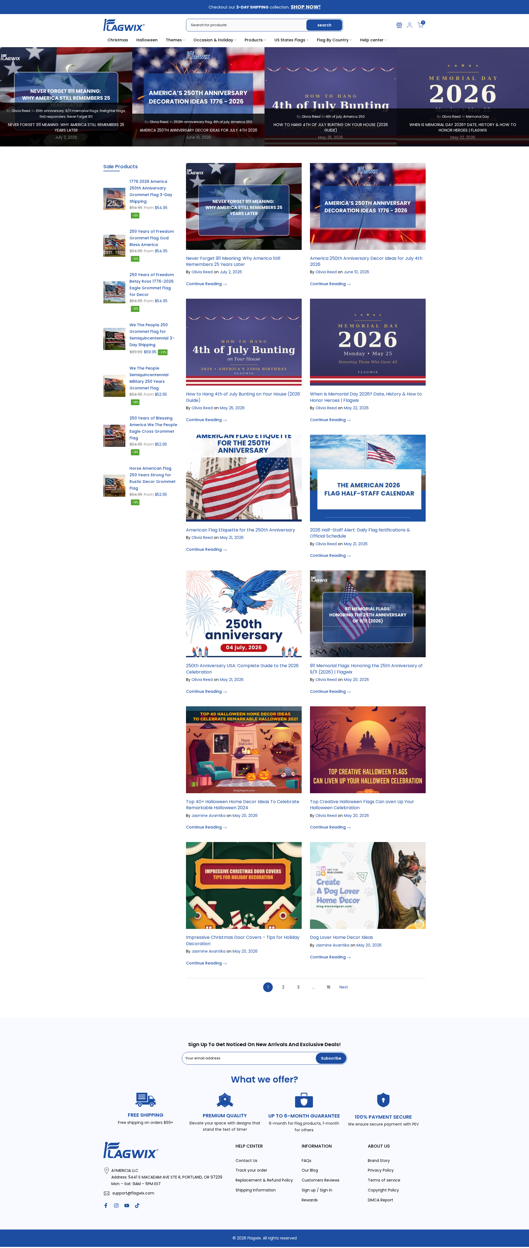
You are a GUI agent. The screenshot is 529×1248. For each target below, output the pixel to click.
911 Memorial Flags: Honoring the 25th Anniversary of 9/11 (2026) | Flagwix (366, 668)
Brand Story (379, 1160)
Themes (174, 40)
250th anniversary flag (193, 121)
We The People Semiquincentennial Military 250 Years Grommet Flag (149, 378)
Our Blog (310, 1170)
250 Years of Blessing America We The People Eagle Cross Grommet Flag (153, 428)
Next (343, 987)
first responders (53, 116)
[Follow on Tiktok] (137, 1205)
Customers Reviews (320, 1180)
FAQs (306, 1160)
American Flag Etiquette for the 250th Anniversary (240, 530)
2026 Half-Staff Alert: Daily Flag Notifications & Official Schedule (360, 533)
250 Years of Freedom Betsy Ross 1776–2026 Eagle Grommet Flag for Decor (151, 284)
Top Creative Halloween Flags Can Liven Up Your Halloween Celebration (362, 804)
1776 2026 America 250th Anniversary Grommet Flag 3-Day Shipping (150, 191)
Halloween (147, 40)
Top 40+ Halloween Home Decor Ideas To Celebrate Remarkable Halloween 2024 (242, 804)
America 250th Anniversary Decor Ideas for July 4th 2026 (198, 130)
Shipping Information (256, 1190)
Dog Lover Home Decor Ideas (341, 937)
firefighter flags (112, 110)
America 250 (241, 121)
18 (328, 987)
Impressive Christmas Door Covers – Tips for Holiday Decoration (242, 940)
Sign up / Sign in (317, 1190)
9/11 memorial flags (81, 110)
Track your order (251, 1170)
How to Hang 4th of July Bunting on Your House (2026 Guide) (331, 127)
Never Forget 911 (80, 116)
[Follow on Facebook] (105, 1205)
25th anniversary (50, 110)
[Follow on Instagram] (116, 1205)
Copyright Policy (383, 1190)
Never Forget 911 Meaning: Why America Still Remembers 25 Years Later (66, 127)
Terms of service (384, 1180)
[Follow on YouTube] (126, 1205)
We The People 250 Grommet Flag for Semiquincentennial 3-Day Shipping (151, 335)
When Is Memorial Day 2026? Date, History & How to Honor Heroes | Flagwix (462, 127)
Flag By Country (333, 40)
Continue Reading (204, 284)
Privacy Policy (381, 1170)
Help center (372, 40)
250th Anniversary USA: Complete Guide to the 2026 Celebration (242, 668)
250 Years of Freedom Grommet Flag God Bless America (151, 238)
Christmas (117, 40)
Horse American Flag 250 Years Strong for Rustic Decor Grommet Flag (152, 478)
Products (254, 40)
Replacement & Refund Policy (264, 1180)
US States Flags (289, 40)
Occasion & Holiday (213, 40)
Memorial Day (477, 116)
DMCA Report (380, 1200)
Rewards (310, 1200)
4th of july (221, 121)
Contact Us (246, 1160)
